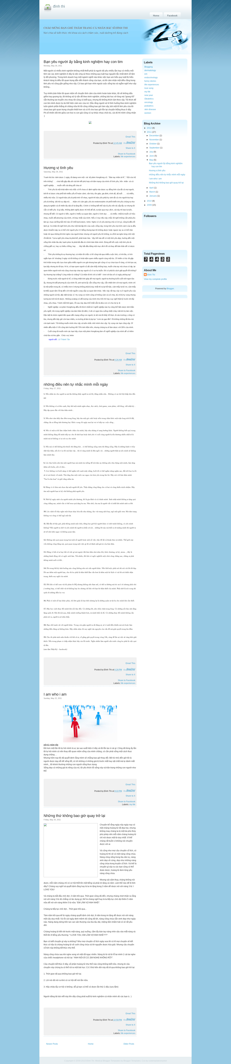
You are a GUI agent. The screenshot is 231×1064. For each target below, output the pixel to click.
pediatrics (148, 106)
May (151, 160)
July (151, 152)
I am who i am (55, 694)
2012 (149, 128)
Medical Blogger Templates (107, 1061)
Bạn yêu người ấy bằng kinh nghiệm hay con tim (83, 62)
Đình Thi (59, 6)
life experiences (128, 156)
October (153, 144)
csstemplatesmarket (157, 1061)
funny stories (150, 81)
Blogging (148, 67)
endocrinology (151, 77)
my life (132, 804)
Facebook (172, 15)
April (151, 188)
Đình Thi (151, 275)
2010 (149, 201)
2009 (149, 205)
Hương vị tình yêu (58, 168)
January (153, 196)
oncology (148, 102)
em (145, 74)
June (151, 156)
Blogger (170, 288)
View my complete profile (155, 279)
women (147, 113)
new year (148, 95)
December (154, 135)
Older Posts (128, 1044)
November (154, 139)
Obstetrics (149, 99)
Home (156, 15)
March (152, 192)
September (154, 148)
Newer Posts (52, 1044)
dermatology (150, 70)
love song (148, 88)
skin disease (150, 109)
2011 (149, 132)
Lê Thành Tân (64, 339)
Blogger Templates (132, 1061)
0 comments (129, 143)
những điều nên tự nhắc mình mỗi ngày (76, 384)
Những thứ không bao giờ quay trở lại (74, 816)
